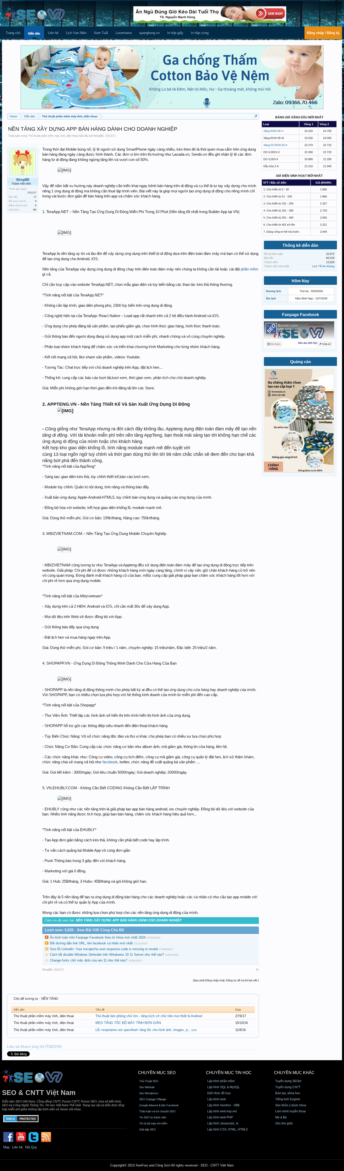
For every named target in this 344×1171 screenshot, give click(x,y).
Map (6, 1147)
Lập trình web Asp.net (222, 1111)
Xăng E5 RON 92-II (275, 145)
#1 (257, 969)
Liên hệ (53, 33)
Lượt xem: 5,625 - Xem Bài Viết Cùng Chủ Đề (84, 930)
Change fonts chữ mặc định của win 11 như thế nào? (88, 960)
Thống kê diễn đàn (300, 245)
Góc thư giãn (284, 1123)
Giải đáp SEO (147, 1129)
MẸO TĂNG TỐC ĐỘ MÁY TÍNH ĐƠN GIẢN (128, 1023)
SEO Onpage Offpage (152, 1099)
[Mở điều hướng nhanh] (255, 116)
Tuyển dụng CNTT (287, 1087)
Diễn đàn (34, 33)
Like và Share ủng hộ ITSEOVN (34, 1047)
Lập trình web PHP (220, 1117)
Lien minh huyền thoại (290, 1111)
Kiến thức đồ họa (219, 1093)
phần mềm (249, 269)
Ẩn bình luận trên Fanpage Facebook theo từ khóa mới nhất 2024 (98, 937)
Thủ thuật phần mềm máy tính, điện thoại (53, 135)
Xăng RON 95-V (273, 130)
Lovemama (124, 33)
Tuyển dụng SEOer (288, 1081)
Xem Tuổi (101, 33)
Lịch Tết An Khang (323, 266)
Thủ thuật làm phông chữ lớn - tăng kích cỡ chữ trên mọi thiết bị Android (148, 1016)
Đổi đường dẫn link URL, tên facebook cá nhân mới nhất (91, 943)
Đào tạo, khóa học (287, 1093)
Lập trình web (216, 1099)
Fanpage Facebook (300, 315)
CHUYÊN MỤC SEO (157, 1073)
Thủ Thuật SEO (148, 1081)
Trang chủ (13, 33)
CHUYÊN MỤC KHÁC (294, 1073)
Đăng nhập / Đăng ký (323, 33)
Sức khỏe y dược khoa (290, 1105)
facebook (110, 762)
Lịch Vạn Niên (76, 33)
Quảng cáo (300, 362)
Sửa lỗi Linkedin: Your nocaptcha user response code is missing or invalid (104, 949)
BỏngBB (99, 135)
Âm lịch (271, 298)
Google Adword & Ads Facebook (159, 1105)
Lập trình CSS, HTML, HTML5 (227, 1129)
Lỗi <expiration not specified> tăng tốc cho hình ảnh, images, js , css (146, 1030)
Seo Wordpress (148, 1093)
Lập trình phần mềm (221, 1081)
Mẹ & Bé (281, 1117)
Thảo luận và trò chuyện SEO (157, 1111)
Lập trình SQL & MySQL (223, 1087)
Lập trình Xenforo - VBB (223, 1105)
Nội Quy (31, 1147)
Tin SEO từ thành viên (152, 1117)
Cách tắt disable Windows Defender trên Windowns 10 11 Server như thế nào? (107, 954)
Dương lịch (273, 291)
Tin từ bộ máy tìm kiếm (153, 1123)
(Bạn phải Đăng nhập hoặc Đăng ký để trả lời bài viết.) (226, 980)
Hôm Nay (300, 281)
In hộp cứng (200, 33)
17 (35, 196)
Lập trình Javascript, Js (222, 1123)
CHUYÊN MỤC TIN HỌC (229, 1073)
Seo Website (147, 1087)
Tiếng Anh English (287, 1099)
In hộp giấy (175, 33)
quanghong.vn (149, 33)
